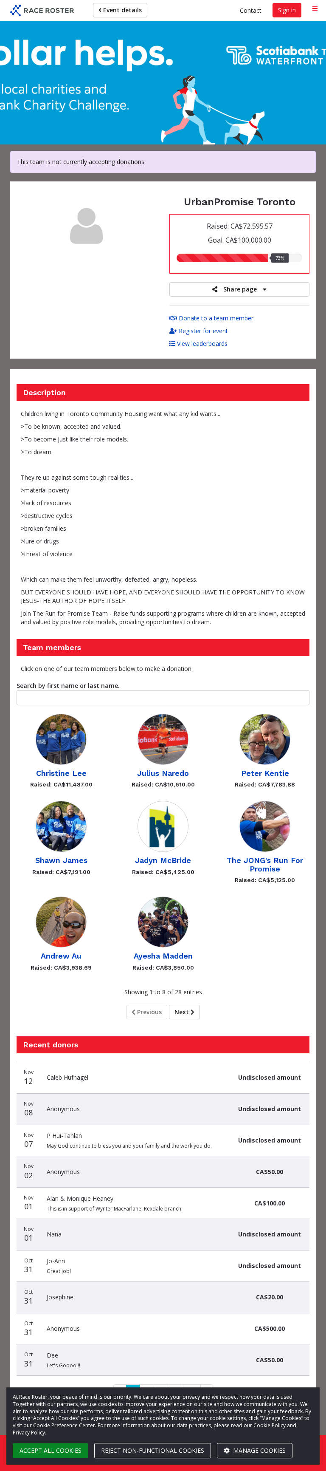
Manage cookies (258, 1450)
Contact (250, 10)
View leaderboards (201, 343)
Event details (121, 10)
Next (182, 1012)
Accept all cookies (51, 1450)
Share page (240, 289)
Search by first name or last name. (68, 686)
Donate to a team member (215, 318)
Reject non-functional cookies (152, 1450)
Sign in (287, 10)
